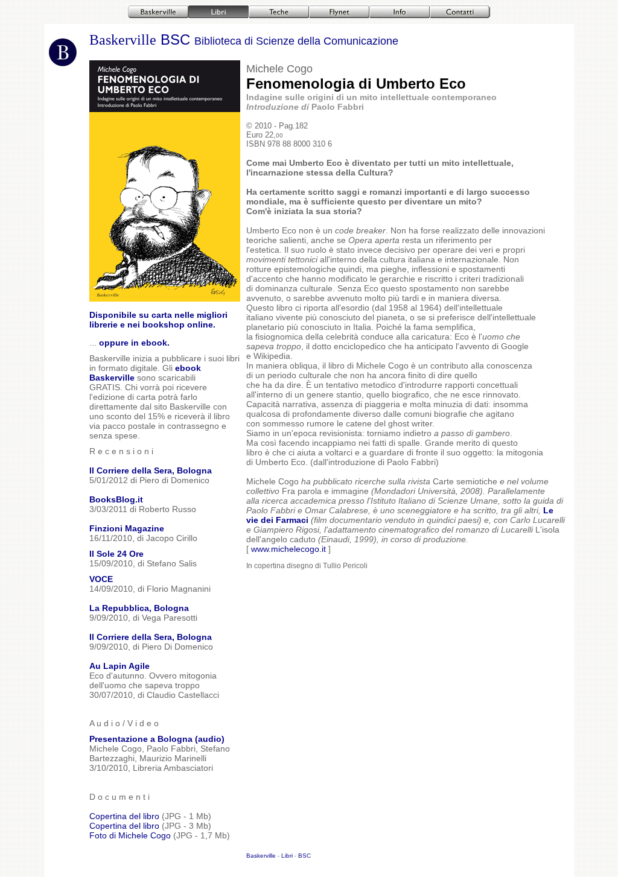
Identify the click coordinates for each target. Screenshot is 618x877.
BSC (277, 39)
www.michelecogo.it (288, 549)
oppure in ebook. (134, 342)
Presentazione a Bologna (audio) (157, 739)
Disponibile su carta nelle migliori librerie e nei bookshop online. (158, 319)
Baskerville (122, 40)
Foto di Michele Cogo (131, 835)
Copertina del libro (124, 816)
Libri (287, 855)
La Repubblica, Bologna (139, 608)
